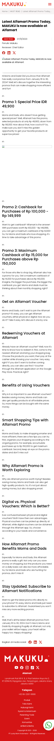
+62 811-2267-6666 (27, 694)
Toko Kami (27, 703)
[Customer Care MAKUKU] (48, 725)
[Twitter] (37, 667)
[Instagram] (27, 667)
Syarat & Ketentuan (27, 711)
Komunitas (27, 722)
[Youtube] (16, 667)
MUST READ (15, 11)
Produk (27, 700)
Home (5, 11)
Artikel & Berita (27, 726)
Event (27, 718)
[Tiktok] (32, 667)
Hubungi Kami (27, 707)
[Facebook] (21, 667)
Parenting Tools (27, 715)
